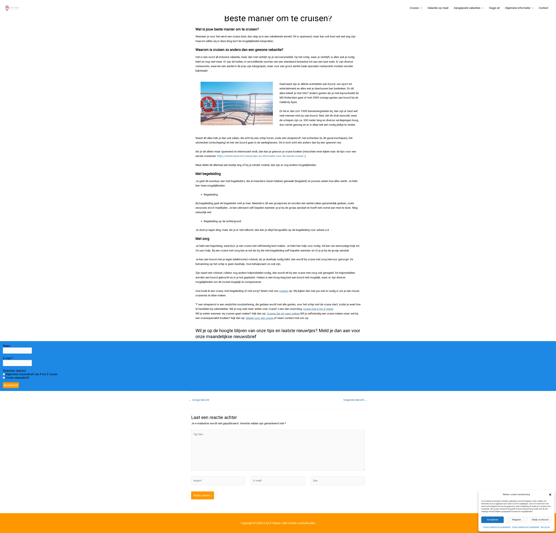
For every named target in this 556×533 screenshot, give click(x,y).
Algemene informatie (517, 8)
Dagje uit (494, 8)
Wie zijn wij (545, 527)
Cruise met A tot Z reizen (318, 309)
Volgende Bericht (355, 400)
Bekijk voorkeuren (540, 519)
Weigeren (516, 519)
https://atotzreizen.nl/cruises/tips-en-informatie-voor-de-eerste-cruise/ (260, 156)
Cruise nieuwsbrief (17, 377)
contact (283, 291)
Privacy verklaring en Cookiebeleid (497, 527)
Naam (6, 346)
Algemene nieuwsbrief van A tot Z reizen (31, 374)
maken (295, 313)
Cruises (414, 8)
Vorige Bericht (199, 400)
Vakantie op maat (437, 8)
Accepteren (492, 519)
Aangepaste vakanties (467, 8)
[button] (550, 494)
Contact (543, 8)
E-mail (8, 358)
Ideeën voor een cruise (259, 318)
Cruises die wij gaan (279, 313)
